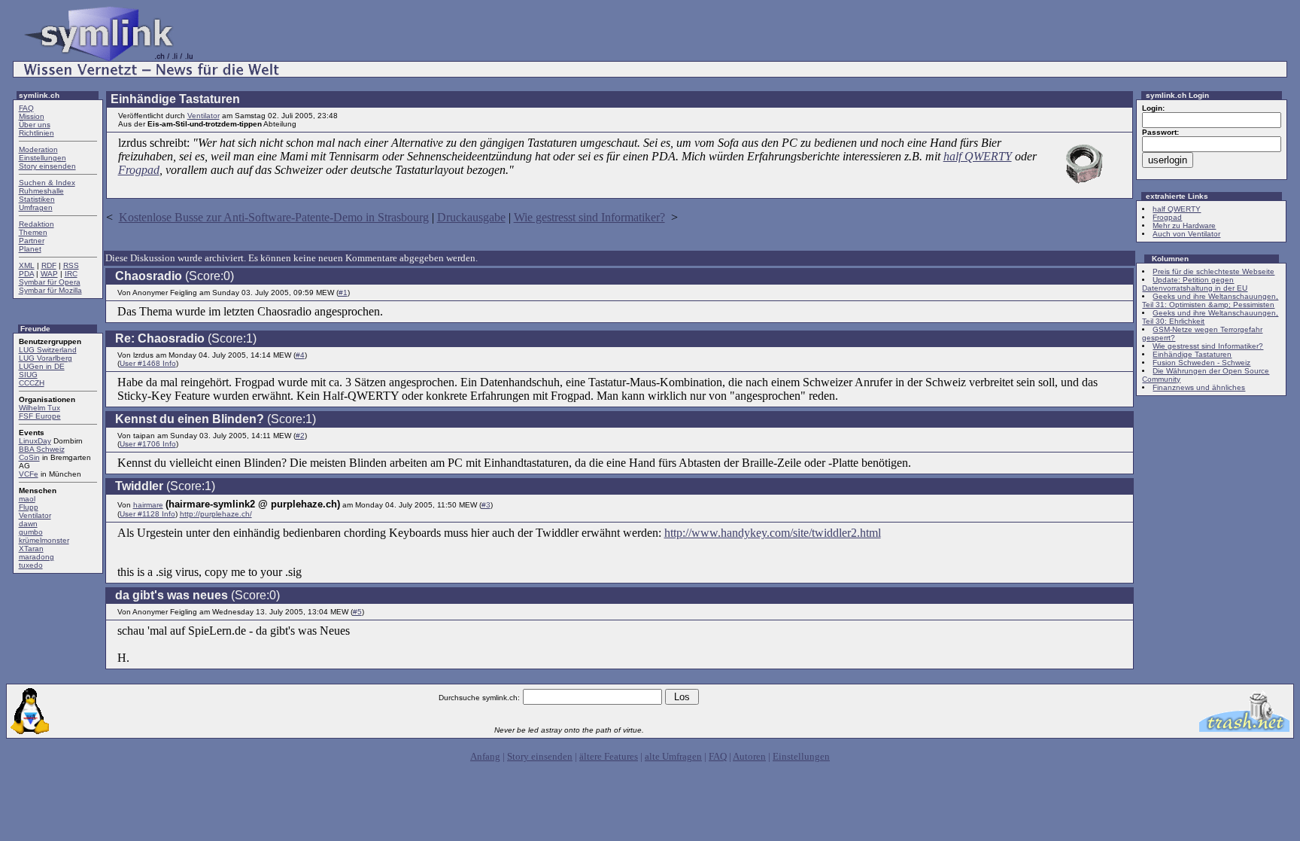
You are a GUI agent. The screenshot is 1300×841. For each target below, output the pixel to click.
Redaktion (36, 224)
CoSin (29, 457)
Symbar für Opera (49, 282)
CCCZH (31, 383)
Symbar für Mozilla (50, 290)
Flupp (28, 507)
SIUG (28, 374)
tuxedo (31, 565)
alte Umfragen (673, 756)
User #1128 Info (147, 514)
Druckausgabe (471, 217)
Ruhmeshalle (41, 191)
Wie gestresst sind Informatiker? (589, 217)
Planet (30, 249)
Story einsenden (47, 166)
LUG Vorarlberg (45, 358)
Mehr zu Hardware (1184, 225)
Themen (33, 232)
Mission (31, 116)
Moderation (38, 149)
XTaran (31, 548)
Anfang (485, 756)
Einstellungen (42, 158)
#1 (343, 292)
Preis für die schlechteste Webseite (1213, 271)
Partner (31, 240)
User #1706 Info (148, 444)
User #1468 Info (148, 363)
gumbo (31, 532)
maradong (36, 557)
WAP (49, 274)
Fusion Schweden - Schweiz (1201, 362)
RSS (71, 265)
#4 (300, 355)
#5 (357, 612)
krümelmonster (44, 540)
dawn (28, 524)
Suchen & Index (47, 182)
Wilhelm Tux (39, 408)
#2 (300, 435)
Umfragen (36, 207)
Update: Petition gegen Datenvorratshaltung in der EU (1194, 284)
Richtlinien (36, 133)
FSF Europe (40, 416)
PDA (26, 274)
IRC (71, 274)
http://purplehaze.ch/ (216, 514)
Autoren (749, 756)
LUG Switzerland (48, 350)
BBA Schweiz (42, 449)
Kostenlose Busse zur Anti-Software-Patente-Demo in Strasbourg (274, 217)
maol (27, 499)
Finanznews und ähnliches (1199, 387)
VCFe (28, 474)
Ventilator (35, 515)
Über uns (34, 124)
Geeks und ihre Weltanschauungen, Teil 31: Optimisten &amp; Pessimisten (1210, 300)
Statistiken (37, 199)
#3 (486, 505)
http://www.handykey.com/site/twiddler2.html (772, 532)
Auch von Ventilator (1186, 234)
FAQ (26, 108)
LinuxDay (35, 441)
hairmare (148, 505)
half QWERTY (977, 156)
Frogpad (138, 169)
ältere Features (608, 756)
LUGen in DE (42, 366)
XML (27, 265)
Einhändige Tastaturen (1192, 354)
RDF (48, 265)
